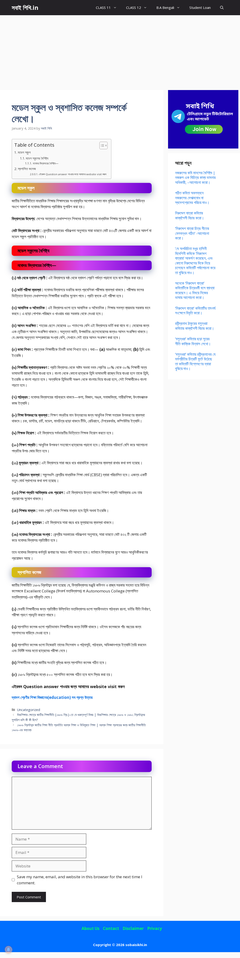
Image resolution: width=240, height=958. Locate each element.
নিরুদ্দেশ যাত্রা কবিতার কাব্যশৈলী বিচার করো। (189, 215)
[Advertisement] (120, 50)
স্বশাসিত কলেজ (27, 168)
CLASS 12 (133, 7)
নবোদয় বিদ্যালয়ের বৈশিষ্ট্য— (46, 163)
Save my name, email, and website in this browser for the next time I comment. (79, 879)
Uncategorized (28, 710)
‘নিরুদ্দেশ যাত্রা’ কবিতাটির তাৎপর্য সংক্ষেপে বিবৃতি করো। (195, 310)
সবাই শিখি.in (25, 7)
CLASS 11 (103, 7)
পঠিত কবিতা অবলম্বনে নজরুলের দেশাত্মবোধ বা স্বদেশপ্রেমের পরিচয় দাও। (192, 197)
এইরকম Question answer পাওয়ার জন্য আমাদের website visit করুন (72, 174)
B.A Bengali (165, 7)
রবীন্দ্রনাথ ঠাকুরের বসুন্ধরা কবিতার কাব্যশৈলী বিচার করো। (194, 326)
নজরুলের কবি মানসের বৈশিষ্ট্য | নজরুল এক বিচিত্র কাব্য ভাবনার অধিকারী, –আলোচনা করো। (195, 177)
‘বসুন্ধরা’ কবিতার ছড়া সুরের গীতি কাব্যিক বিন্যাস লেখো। (193, 341)
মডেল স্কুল (24, 152)
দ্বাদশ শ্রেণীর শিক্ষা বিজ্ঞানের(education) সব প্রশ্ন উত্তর (52, 697)
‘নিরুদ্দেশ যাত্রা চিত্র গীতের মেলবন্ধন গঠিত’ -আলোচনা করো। (192, 233)
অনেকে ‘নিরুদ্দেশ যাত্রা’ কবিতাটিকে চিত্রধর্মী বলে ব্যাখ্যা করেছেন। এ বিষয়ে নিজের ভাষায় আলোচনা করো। (194, 290)
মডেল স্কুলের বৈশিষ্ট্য (37, 158)
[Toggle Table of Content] (101, 145)
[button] (221, 7)
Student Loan (200, 7)
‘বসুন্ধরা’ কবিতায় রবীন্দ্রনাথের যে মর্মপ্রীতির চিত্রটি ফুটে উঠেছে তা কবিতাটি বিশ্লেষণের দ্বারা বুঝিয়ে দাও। (195, 361)
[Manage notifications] (8, 949)
